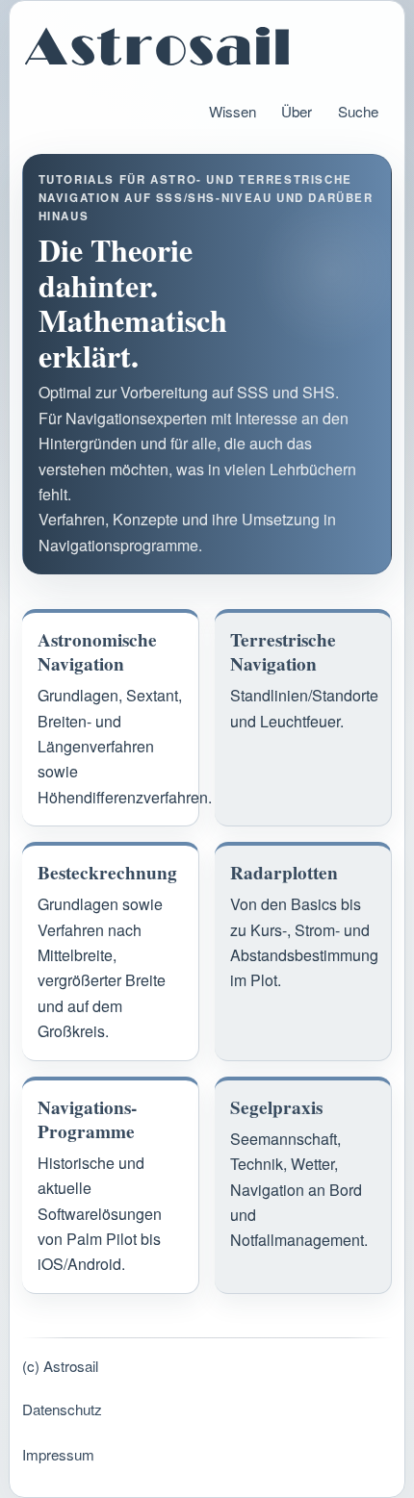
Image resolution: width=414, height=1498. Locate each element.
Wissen (232, 111)
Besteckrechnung (107, 873)
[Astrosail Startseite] (207, 46)
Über (296, 111)
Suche (358, 111)
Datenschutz (62, 1409)
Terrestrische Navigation (283, 652)
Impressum (58, 1454)
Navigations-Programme (87, 1120)
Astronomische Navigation (97, 652)
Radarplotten (284, 873)
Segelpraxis (276, 1108)
